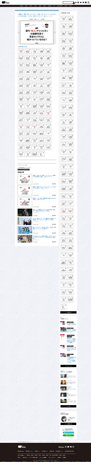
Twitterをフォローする (69, 432)
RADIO (43, 455)
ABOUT (19, 457)
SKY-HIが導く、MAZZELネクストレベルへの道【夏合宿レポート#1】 (71, 330)
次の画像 (42, 19)
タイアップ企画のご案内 (33, 457)
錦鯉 (67, 393)
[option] (68, 419)
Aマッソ (68, 374)
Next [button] (74, 419)
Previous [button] (61, 419)
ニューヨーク (69, 380)
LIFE (50, 455)
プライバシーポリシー (52, 457)
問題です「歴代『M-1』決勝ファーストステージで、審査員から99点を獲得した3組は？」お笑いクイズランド (44, 176)
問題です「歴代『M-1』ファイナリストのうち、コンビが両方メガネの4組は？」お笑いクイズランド (44, 187)
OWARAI (28, 455)
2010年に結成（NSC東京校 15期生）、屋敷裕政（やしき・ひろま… (71, 383)
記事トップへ (36, 19)
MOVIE (36, 455)
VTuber (39, 455)
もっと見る (68, 406)
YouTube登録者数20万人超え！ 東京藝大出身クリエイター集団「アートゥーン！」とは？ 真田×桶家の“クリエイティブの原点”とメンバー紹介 (71, 360)
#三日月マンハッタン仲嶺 (22, 165)
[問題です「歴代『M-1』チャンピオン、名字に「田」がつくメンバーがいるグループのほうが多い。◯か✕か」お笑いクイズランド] (21, 51)
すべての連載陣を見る (68, 423)
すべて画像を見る (68, 312)
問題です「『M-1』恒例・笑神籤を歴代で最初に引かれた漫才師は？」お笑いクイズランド (44, 199)
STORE (60, 455)
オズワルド (69, 399)
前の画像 (31, 19)
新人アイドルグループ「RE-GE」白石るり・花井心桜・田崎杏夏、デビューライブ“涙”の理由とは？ (44, 228)
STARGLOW (69, 387)
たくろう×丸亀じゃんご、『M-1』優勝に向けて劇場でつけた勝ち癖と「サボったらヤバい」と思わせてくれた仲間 (44, 219)
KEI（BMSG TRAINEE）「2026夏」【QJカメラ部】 (71, 324)
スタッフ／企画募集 (42, 457)
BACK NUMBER (55, 455)
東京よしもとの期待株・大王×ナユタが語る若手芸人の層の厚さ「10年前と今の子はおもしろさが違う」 (44, 210)
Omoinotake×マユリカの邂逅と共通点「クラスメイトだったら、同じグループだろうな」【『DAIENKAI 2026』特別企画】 (44, 237)
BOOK (47, 455)
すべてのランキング (68, 366)
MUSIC (32, 455)
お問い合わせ (25, 457)
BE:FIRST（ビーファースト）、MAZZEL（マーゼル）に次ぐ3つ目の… (71, 389)
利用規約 (64, 457)
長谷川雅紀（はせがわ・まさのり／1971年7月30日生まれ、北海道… (71, 395)
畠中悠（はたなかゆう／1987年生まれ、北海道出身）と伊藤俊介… (71, 401)
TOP (18, 441)
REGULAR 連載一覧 (23, 441)
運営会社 (59, 457)
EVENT (64, 455)
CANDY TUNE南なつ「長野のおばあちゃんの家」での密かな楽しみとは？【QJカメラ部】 (71, 349)
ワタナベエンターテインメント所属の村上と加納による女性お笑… (71, 376)
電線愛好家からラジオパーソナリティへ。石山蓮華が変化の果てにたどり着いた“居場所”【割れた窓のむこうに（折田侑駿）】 (71, 340)
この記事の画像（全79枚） (23, 46)
